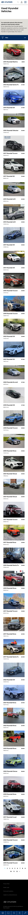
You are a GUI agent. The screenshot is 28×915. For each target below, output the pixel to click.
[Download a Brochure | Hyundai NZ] (8, 913)
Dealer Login (6, 887)
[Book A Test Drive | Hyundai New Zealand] (3, 913)
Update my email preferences (10, 894)
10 (11, 871)
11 (14, 871)
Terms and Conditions (8, 891)
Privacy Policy (6, 883)
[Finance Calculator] (14, 913)
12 (17, 871)
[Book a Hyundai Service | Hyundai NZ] (25, 913)
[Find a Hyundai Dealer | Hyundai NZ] (19, 913)
